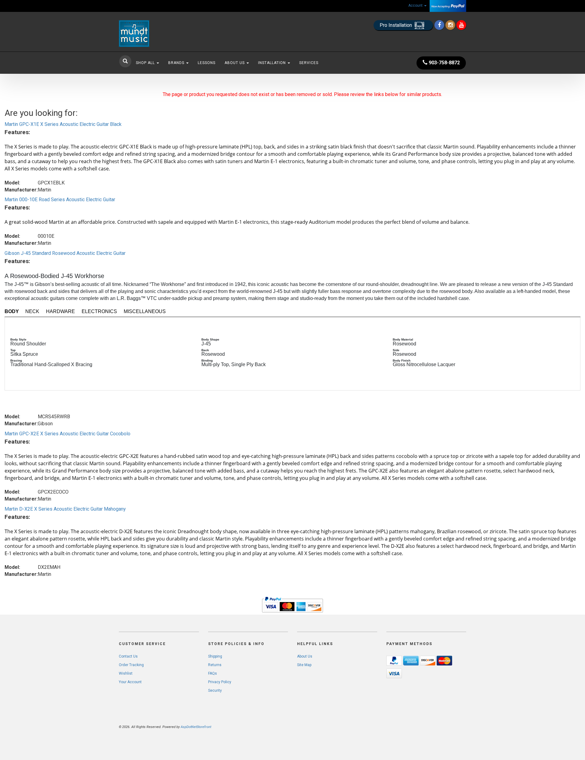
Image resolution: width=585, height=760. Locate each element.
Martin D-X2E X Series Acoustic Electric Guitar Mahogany (65, 509)
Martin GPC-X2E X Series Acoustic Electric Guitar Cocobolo (67, 434)
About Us (235, 63)
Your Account (130, 682)
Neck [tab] (32, 311)
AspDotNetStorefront (196, 727)
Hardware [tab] (60, 311)
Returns (215, 665)
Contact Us (128, 656)
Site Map (304, 665)
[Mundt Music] (174, 33)
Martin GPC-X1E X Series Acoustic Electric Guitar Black (63, 124)
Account (416, 5)
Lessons (206, 63)
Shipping (215, 656)
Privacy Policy (219, 682)
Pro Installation (396, 25)
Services (308, 63)
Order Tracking (131, 665)
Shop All (146, 63)
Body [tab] (12, 311)
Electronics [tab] (99, 311)
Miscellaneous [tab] (145, 311)
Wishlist (126, 673)
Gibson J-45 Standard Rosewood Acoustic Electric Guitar (65, 253)
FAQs (212, 673)
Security (215, 690)
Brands (177, 63)
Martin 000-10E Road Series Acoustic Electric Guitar (60, 199)
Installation (272, 63)
